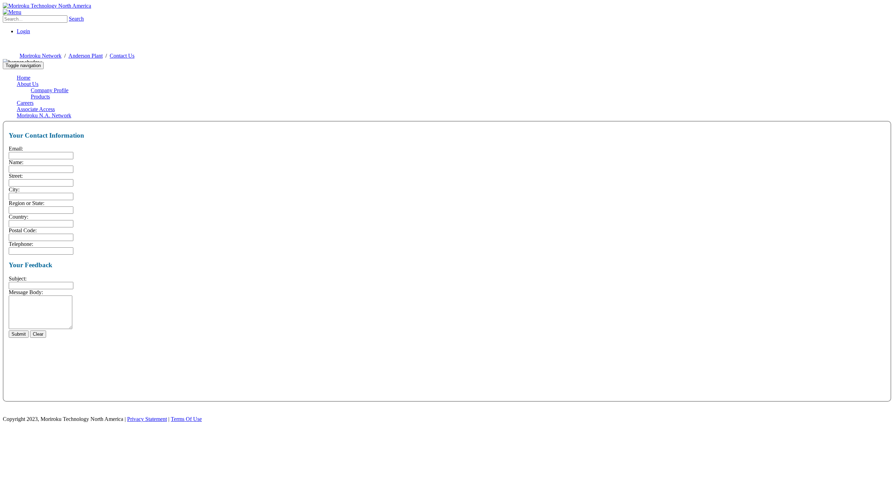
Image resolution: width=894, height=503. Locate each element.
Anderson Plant (85, 56)
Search (76, 19)
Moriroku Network (40, 56)
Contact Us (122, 56)
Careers (25, 103)
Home (23, 78)
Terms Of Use (186, 419)
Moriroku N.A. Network (44, 115)
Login (23, 31)
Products (40, 97)
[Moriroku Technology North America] (47, 6)
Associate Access (36, 109)
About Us (27, 84)
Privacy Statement (147, 419)
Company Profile (49, 90)
